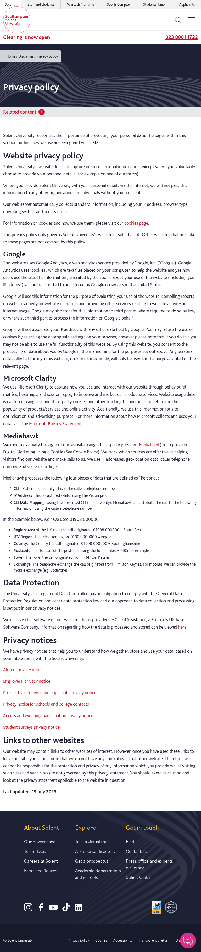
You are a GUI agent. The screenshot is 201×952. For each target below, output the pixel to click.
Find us (133, 841)
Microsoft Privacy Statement (55, 423)
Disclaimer (26, 56)
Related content (19, 112)
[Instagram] (28, 910)
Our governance (39, 841)
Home (10, 56)
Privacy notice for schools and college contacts (46, 704)
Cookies (101, 940)
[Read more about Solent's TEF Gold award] (156, 908)
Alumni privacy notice (23, 669)
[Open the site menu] (191, 19)
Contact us (136, 851)
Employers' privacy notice (26, 681)
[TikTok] (66, 910)
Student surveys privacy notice (31, 727)
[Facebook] (41, 910)
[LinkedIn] (78, 910)
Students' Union (154, 4)
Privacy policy (78, 940)
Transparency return (153, 940)
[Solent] (16, 19)
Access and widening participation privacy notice (48, 715)
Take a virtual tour (92, 841)
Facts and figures (40, 870)
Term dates (35, 851)
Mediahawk (149, 444)
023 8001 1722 (181, 37)
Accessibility (122, 940)
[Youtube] (53, 910)
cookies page (136, 223)
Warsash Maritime (80, 4)
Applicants (187, 4)
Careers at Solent (41, 860)
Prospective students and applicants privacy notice (49, 692)
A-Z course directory (95, 851)
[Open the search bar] (178, 20)
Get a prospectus (92, 860)
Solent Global (139, 877)
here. (182, 627)
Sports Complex (118, 4)
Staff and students (40, 4)
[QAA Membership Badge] (171, 908)
